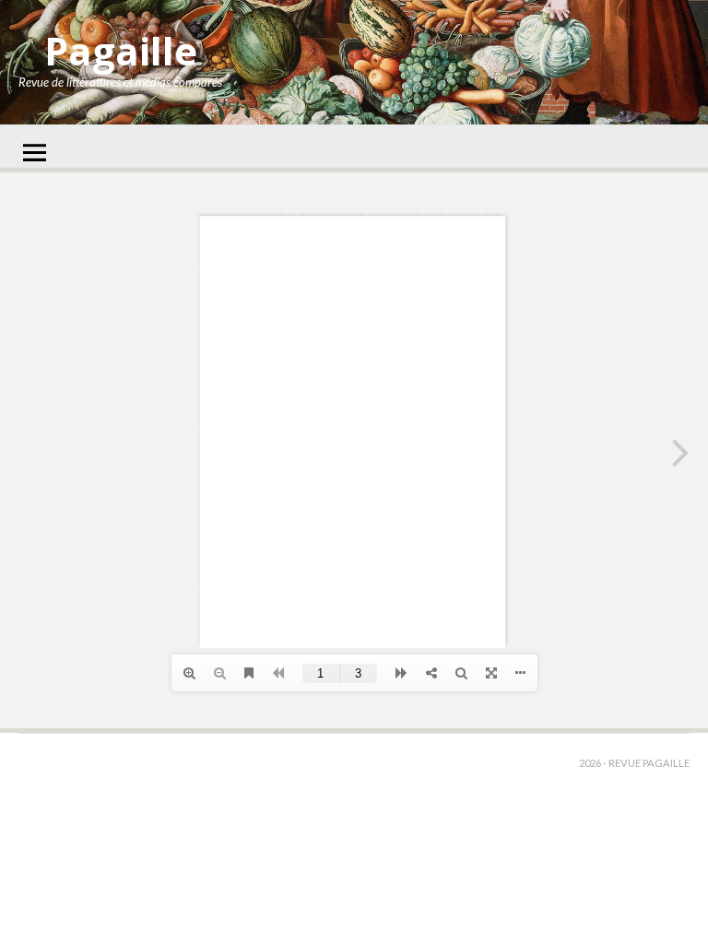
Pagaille (120, 50)
